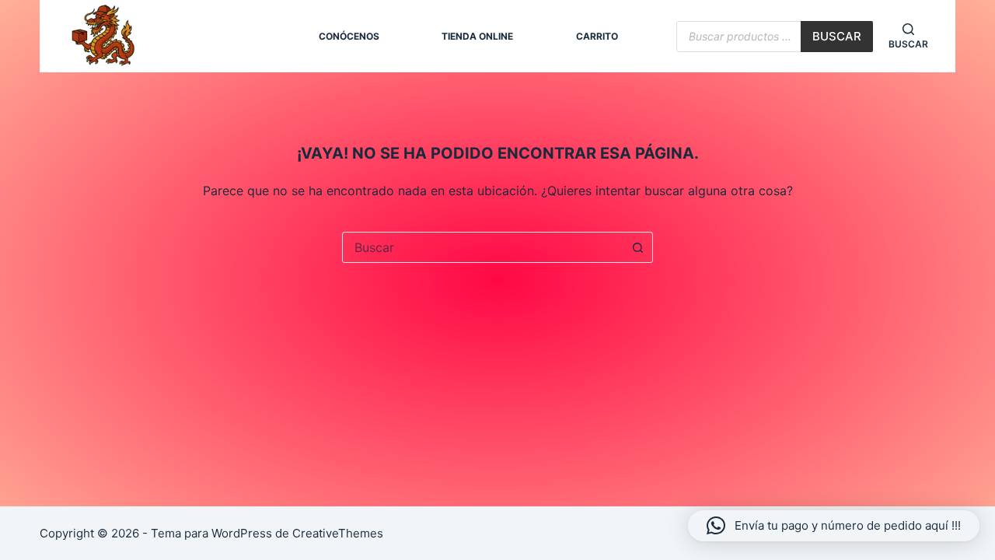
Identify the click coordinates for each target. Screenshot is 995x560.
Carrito (597, 36)
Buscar (836, 36)
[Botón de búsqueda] (637, 247)
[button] (833, 525)
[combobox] (483, 247)
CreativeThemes (337, 533)
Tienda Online (477, 36)
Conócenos (349, 36)
